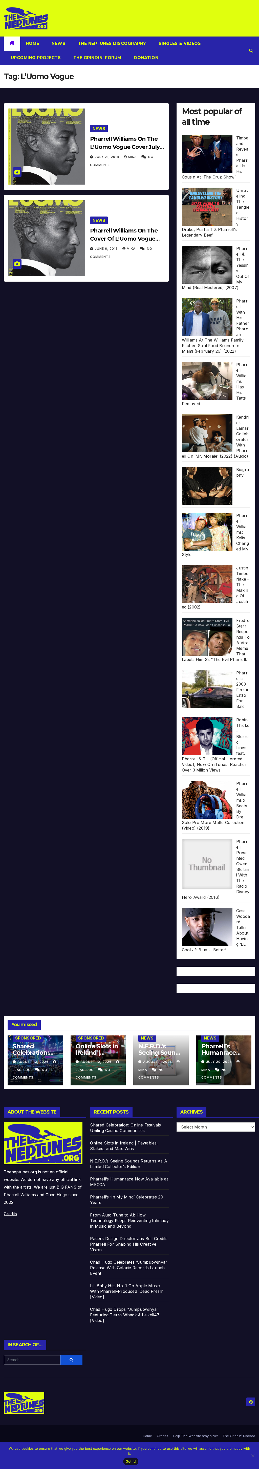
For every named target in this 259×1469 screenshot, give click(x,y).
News (58, 43)
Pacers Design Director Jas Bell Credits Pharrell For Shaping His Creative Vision (128, 1244)
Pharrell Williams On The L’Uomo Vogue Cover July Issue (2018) (125, 146)
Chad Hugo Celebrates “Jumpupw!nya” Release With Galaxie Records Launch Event (128, 1268)
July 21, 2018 (107, 157)
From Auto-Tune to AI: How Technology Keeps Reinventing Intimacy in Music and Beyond (129, 1220)
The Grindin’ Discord (239, 1436)
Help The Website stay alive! (195, 1436)
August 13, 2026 (33, 1062)
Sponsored (28, 1038)
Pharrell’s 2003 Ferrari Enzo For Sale (242, 689)
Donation (146, 57)
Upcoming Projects (35, 57)
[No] (252, 1455)
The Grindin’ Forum (96, 57)
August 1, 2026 (158, 1062)
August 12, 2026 (96, 1062)
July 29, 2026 (219, 1062)
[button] (251, 50)
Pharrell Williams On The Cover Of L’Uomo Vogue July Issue (124, 238)
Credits (10, 1213)
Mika (133, 157)
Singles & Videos (179, 43)
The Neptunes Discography (111, 43)
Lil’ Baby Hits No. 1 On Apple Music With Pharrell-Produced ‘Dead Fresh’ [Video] (126, 1291)
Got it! (131, 1461)
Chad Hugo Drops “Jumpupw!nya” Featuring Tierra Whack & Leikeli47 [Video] (124, 1315)
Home (32, 43)
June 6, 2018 (107, 248)
